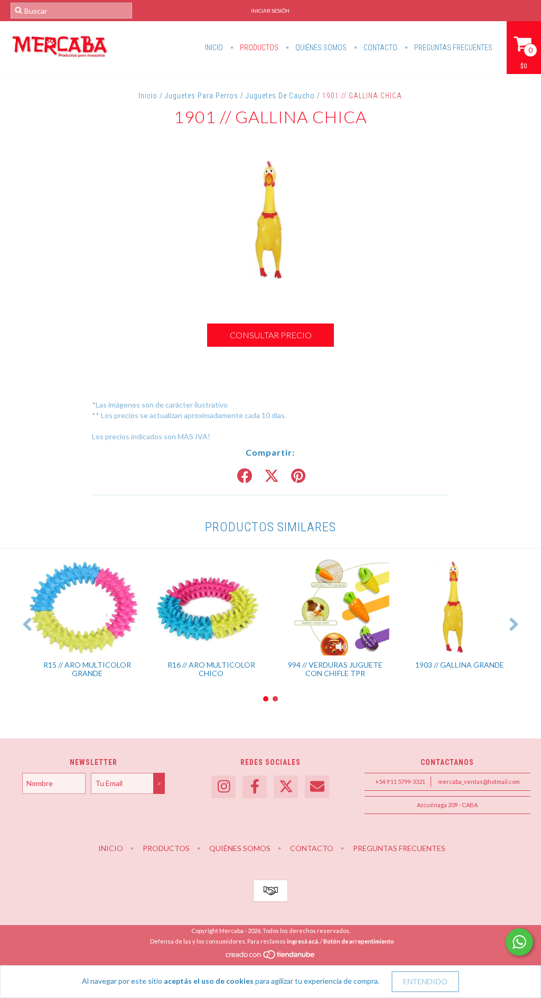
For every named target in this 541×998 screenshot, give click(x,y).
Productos (258, 47)
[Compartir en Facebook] (244, 476)
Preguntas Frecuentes (452, 47)
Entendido (425, 981)
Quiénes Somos (320, 47)
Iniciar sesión (270, 10)
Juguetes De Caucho (280, 95)
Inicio (214, 47)
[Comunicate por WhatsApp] (519, 942)
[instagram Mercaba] (223, 786)
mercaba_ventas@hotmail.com (479, 781)
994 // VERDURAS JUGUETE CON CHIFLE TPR (335, 669)
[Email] (317, 786)
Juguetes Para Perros (201, 95)
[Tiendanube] (271, 957)
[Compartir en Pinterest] (298, 476)
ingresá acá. (303, 941)
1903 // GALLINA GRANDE (459, 664)
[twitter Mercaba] (286, 786)
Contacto (379, 47)
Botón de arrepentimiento (358, 941)
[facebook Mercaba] (254, 786)
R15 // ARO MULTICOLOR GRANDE (87, 669)
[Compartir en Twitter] (271, 476)
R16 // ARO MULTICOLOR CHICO (211, 669)
